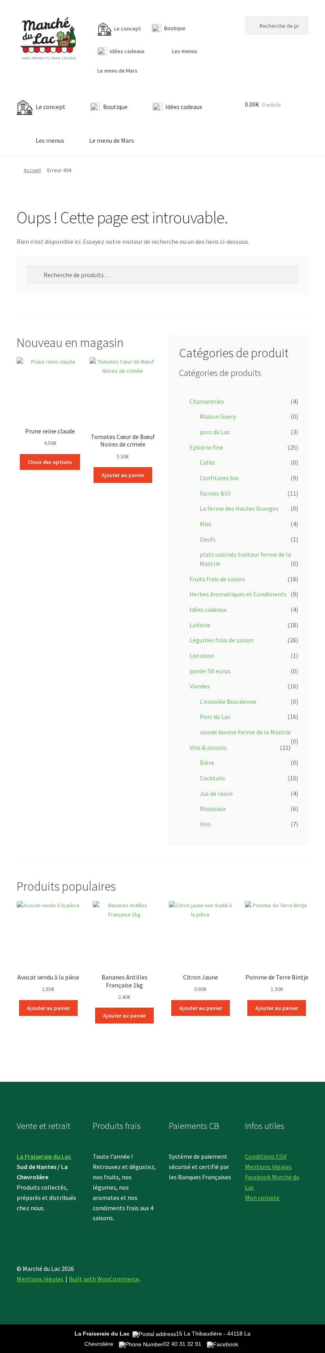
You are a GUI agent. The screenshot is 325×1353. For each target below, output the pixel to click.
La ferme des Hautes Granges (239, 508)
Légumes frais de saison (221, 640)
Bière (207, 763)
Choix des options (50, 462)
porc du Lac (215, 432)
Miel (205, 524)
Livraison (201, 655)
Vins (205, 824)
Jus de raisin (216, 793)
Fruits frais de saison (217, 579)
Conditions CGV (266, 1156)
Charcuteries (206, 401)
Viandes (199, 686)
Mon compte (262, 1198)
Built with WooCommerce (104, 1279)
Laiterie (199, 625)
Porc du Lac (215, 717)
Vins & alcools (208, 747)
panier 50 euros (210, 671)
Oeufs (208, 539)
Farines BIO (215, 493)
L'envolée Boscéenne (228, 701)
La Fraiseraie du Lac (44, 1156)
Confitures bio (219, 478)
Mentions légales (268, 1167)
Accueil (32, 170)
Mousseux (213, 809)
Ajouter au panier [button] (122, 475)
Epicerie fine (206, 447)
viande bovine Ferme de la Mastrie (245, 732)
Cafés (207, 462)
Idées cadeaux (207, 609)
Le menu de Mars (118, 70)
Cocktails (212, 778)
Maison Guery (218, 416)
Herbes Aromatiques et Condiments (238, 594)
